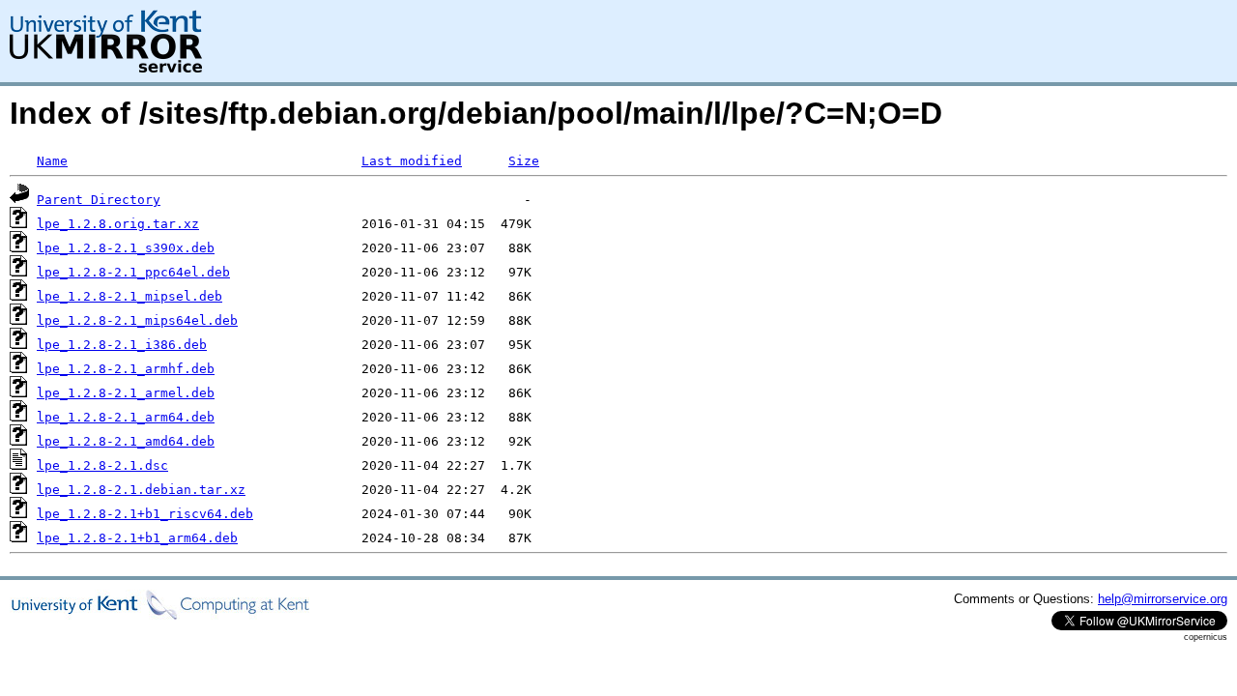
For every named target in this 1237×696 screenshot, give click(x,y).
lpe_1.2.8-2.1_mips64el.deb (137, 320)
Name (52, 161)
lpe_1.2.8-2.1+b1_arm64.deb (137, 538)
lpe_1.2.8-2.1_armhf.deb (126, 369)
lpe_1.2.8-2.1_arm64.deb (126, 417)
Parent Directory (98, 199)
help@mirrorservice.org (1162, 599)
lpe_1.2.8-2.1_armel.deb (126, 393)
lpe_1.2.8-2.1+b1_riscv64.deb (145, 514)
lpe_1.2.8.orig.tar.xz (118, 224)
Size (523, 161)
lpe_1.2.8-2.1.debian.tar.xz (141, 489)
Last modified (411, 161)
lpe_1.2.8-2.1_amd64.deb (126, 441)
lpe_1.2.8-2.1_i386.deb (122, 344)
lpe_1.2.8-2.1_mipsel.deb (129, 296)
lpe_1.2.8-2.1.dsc (102, 465)
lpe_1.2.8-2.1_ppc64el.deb (133, 272)
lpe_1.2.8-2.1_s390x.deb (126, 248)
